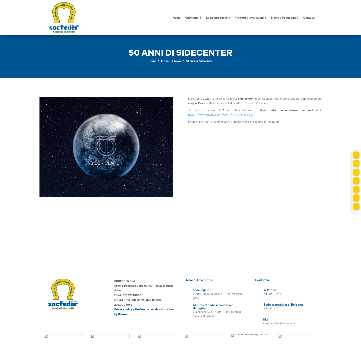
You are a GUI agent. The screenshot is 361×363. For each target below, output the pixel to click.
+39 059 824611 (273, 294)
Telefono (270, 290)
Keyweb (123, 314)
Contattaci (305, 252)
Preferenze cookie (146, 309)
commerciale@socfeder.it (279, 323)
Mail (266, 319)
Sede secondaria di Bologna (283, 304)
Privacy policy (123, 309)
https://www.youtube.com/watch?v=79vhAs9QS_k (219, 114)
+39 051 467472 (273, 308)
